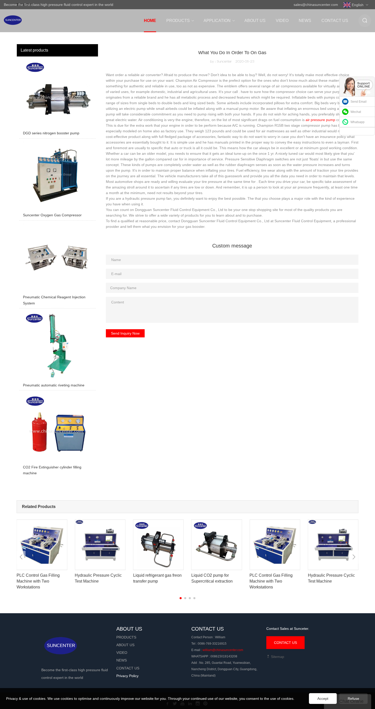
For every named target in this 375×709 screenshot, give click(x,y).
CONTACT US (285, 643)
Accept (322, 698)
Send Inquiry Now (125, 333)
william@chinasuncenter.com (223, 650)
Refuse (353, 698)
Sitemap (277, 657)
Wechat (356, 112)
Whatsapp (358, 122)
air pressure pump (320, 120)
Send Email (359, 101)
